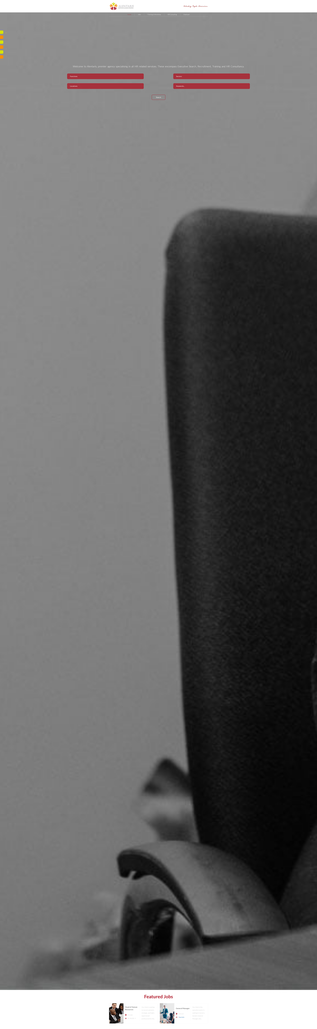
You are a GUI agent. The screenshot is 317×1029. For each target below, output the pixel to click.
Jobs (139, 14)
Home (129, 14)
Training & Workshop (154, 14)
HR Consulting (172, 14)
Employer (187, 14)
